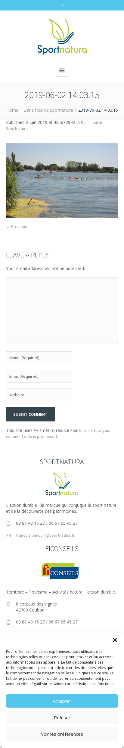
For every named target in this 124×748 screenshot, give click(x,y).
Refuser (62, 717)
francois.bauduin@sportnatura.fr (45, 535)
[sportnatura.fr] (62, 36)
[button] (115, 640)
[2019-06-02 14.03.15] (62, 180)
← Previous (16, 226)
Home (12, 110)
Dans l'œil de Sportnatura (48, 110)
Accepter (62, 701)
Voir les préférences (62, 734)
